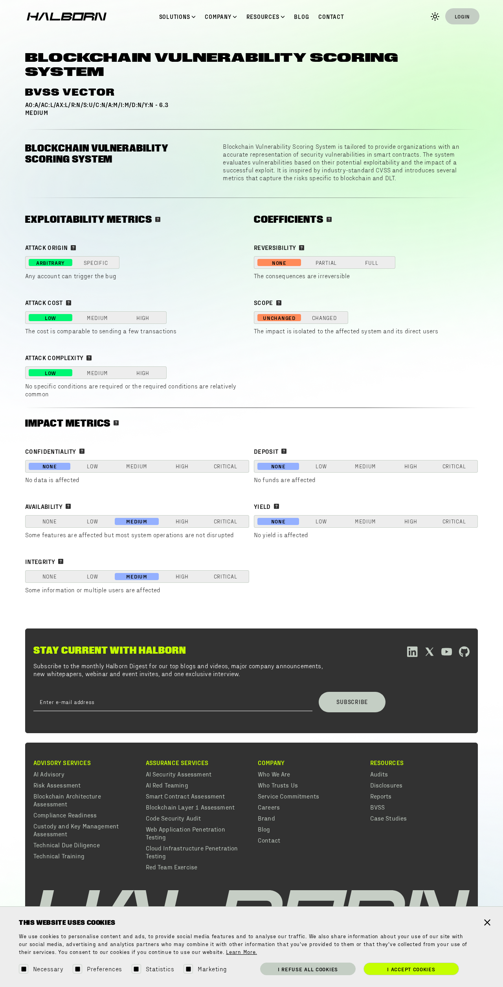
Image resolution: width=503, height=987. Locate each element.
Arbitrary (50, 262)
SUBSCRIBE (352, 701)
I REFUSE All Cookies (308, 969)
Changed (324, 317)
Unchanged (279, 317)
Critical (225, 466)
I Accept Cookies (411, 969)
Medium (97, 317)
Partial (326, 262)
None (279, 262)
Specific (96, 262)
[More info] (157, 219)
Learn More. (241, 952)
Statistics (160, 968)
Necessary (48, 968)
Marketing (212, 968)
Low (50, 317)
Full (371, 262)
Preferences (104, 968)
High (142, 317)
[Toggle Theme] (435, 16)
